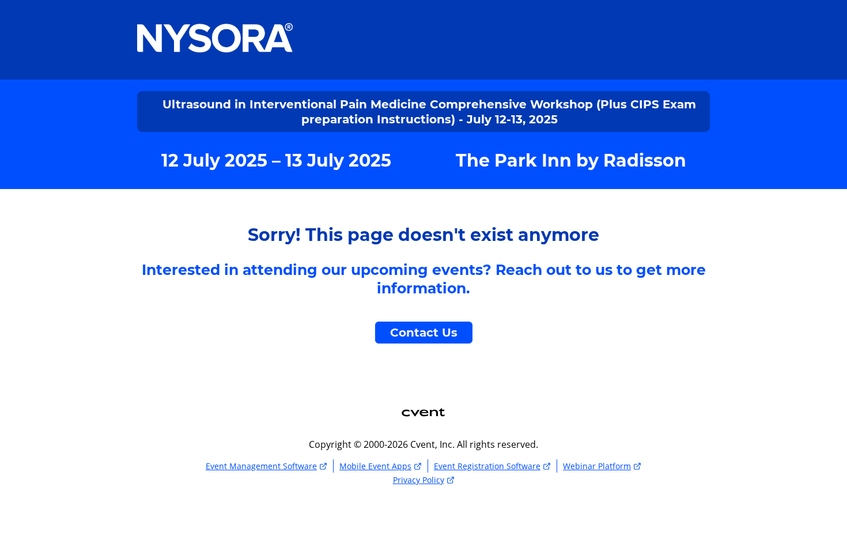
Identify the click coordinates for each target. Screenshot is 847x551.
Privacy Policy (418, 479)
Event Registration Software (487, 466)
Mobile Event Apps (375, 466)
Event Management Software (261, 466)
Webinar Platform (597, 466)
